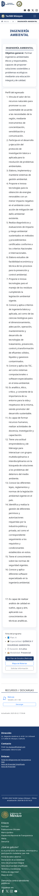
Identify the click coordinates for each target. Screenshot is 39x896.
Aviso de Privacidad (8, 767)
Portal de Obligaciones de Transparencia (16, 760)
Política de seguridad (10, 872)
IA (13, 21)
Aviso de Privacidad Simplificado (13, 764)
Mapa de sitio (6, 875)
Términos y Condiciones (11, 869)
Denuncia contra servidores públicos (15, 882)
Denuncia (5, 841)
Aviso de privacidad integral (12, 863)
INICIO (6, 21)
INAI (3, 762)
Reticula (11, 697)
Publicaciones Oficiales (10, 829)
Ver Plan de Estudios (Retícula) (19, 658)
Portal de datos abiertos (11, 857)
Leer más (25, 853)
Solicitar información (19, 668)
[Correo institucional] (25, 10)
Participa (5, 826)
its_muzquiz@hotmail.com (15, 747)
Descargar (19, 704)
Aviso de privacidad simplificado (14, 866)
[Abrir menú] (35, 16)
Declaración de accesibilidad (12, 860)
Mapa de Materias (19, 663)
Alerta (3, 838)
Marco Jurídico (7, 832)
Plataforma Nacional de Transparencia (17, 835)
